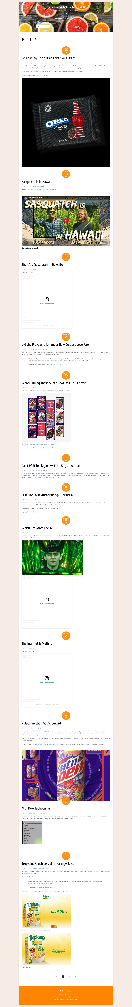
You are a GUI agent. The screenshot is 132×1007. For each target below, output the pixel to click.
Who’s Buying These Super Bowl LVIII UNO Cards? (54, 383)
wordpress (44, 728)
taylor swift (44, 349)
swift (34, 648)
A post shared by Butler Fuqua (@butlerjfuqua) (47, 325)
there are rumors (40, 502)
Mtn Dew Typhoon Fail (36, 808)
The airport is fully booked (90, 473)
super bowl (37, 349)
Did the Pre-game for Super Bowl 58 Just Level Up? (55, 344)
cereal (34, 868)
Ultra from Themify (41, 744)
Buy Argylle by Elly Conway (30, 512)
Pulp (75, 18)
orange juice (39, 868)
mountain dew (36, 813)
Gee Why (24, 63)
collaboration (39, 63)
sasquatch (42, 186)
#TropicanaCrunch (91, 881)
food (44, 63)
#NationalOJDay (33, 883)
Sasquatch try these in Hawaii (38, 75)
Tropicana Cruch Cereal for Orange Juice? (48, 863)
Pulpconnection (65, 997)
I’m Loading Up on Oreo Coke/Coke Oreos (48, 58)
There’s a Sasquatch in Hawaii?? (42, 264)
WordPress (62, 999)
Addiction (58, 18)
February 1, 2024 (56, 364)
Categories (43, 23)
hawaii (34, 186)
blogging (38, 728)
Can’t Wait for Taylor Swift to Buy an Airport (51, 465)
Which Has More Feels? (37, 528)
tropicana (45, 868)
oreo (47, 63)
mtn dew (42, 813)
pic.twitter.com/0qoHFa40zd (47, 883)
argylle (34, 499)
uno (42, 387)
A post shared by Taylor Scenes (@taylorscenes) (47, 625)
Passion (68, 18)
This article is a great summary (30, 71)
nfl (33, 349)
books (38, 499)
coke (34, 63)
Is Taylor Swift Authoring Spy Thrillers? (47, 495)
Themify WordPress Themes (71, 999)
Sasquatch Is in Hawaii (36, 181)
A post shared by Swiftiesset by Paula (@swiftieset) (47, 704)
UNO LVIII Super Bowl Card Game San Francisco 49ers (39, 448)
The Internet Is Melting (37, 643)
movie (38, 186)
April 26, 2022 (49, 887)
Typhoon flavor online (48, 816)
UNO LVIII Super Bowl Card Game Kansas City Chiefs (39, 444)
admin (34, 728)
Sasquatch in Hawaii (51, 189)
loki (34, 532)
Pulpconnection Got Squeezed (41, 723)
